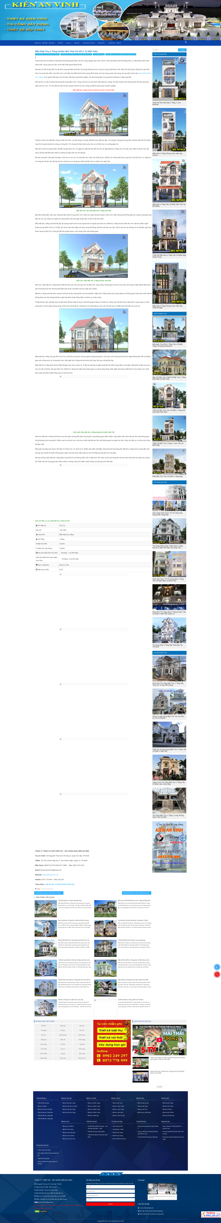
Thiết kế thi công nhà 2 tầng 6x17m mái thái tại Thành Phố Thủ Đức (49, 893)
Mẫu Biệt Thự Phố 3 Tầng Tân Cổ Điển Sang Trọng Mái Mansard (167, 345)
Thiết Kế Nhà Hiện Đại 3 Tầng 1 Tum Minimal (167, 103)
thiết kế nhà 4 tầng (118, 1132)
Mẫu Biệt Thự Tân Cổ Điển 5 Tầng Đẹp (168, 476)
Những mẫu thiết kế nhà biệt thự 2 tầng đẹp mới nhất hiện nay (76, 54)
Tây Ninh (82, 1044)
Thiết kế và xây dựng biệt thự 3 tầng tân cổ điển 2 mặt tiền (169, 750)
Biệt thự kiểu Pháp (143, 1106)
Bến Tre (43, 1035)
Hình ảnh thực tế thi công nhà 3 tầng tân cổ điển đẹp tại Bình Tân (168, 580)
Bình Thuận (43, 1053)
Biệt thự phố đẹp (167, 1109)
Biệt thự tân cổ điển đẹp (144, 1112)
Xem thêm (159, 1086)
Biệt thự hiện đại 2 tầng (69, 1109)
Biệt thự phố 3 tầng (168, 1106)
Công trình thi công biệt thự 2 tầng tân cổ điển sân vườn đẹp (169, 783)
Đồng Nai (43, 1039)
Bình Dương (62, 1035)
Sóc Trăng (44, 1049)
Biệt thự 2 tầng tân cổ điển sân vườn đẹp (70, 999)
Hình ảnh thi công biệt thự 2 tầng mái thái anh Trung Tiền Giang (168, 684)
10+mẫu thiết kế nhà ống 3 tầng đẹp (148, 1137)
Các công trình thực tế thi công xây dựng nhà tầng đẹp (167, 514)
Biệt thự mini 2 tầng (68, 1129)
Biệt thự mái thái (42, 1106)
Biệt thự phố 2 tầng (168, 1103)
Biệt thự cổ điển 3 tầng (94, 1109)
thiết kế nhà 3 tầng (118, 1135)
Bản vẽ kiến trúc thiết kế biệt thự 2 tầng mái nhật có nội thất (169, 378)
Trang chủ (38, 43)
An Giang (43, 1030)
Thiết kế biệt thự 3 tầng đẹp (45, 1115)
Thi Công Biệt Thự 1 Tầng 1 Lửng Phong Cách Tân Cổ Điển (168, 816)
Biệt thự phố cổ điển (168, 1112)
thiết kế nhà (38, 1205)
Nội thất (60, 43)
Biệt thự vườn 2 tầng (118, 1109)
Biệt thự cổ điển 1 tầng (94, 1103)
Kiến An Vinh (82, 1058)
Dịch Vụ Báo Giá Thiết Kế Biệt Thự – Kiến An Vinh (173, 1127)
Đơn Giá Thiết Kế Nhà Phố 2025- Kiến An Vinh (173, 1132)
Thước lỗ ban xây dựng (44, 1150)
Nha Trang (82, 1049)
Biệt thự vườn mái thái (119, 1115)
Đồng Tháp (43, 1058)
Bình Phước (82, 1035)
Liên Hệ (119, 43)
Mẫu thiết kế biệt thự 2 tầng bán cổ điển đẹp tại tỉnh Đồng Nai (134, 960)
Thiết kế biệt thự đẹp (99, 54)
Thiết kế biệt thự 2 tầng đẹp (45, 1112)
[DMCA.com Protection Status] (41, 1211)
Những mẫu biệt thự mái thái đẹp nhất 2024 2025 (47, 54)
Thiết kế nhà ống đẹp (43, 1158)
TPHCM (43, 1025)
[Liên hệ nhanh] (211, 1214)
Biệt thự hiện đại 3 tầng (69, 1112)
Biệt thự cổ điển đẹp (93, 1115)
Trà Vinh (62, 1044)
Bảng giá (76, 43)
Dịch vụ (68, 43)
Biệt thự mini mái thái (68, 1135)
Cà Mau (63, 1030)
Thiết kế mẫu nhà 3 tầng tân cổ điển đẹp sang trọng (169, 256)
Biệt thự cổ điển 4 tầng (94, 1112)
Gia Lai (63, 1049)
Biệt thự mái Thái (142, 1109)
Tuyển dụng (111, 43)
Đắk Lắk (62, 1039)
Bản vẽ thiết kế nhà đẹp (119, 1138)
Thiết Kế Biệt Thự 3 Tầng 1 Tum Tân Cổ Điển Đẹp (168, 444)
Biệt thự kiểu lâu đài (143, 1103)
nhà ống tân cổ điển (118, 1129)
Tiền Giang (82, 1053)
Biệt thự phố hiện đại (168, 1115)
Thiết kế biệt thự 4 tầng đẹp (45, 1118)
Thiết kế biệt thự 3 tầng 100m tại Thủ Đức (130, 999)
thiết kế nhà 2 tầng (72, 1205)
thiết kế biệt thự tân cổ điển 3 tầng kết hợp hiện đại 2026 (169, 411)
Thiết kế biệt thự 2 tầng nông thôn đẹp (69, 900)
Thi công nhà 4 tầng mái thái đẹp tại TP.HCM (167, 646)
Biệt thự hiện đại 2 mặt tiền (70, 1106)
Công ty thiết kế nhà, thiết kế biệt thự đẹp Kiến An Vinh (148, 1132)
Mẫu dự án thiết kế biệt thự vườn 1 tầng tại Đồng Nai (134, 900)
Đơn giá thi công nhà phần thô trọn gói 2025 (173, 1138)
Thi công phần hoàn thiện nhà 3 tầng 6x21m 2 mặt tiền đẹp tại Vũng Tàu (168, 547)
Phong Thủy (101, 43)
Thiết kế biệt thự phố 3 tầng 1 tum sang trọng (131, 940)
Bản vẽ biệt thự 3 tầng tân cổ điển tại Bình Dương (73, 920)
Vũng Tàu (63, 1025)
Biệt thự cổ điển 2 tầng (94, 1106)
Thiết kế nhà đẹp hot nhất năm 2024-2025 (98, 1136)
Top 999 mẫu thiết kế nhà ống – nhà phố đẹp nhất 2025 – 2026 (97, 1127)
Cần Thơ (82, 1030)
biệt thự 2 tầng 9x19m (47, 889)
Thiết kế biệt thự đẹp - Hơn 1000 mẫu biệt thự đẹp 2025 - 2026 (120, 54)
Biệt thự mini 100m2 (68, 1126)
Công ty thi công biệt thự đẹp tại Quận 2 (148, 1127)
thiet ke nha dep (47, 1208)
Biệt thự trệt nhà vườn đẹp (45, 1109)
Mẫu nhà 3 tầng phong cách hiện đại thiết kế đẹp (167, 307)
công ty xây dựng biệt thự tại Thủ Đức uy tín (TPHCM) (168, 717)
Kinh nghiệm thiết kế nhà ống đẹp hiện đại (48, 1154)
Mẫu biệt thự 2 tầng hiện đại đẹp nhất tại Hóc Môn (133, 980)
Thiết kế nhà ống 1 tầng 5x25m (96, 1131)
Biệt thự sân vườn (117, 1103)
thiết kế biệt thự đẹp (48, 1205)
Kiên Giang (82, 1039)
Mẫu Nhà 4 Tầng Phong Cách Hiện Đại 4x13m (167, 154)
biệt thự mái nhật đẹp (60, 1205)
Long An (63, 1053)
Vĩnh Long (63, 1058)
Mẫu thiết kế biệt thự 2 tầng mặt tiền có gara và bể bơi (137, 893)
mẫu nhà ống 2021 (118, 1126)
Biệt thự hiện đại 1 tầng (69, 1103)
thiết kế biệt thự (68, 884)
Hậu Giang (44, 1044)
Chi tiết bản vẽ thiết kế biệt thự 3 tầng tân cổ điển (133, 920)
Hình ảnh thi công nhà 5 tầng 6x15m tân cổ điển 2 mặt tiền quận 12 (169, 613)
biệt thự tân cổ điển (53, 884)
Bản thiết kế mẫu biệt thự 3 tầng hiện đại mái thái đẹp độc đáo (75, 980)
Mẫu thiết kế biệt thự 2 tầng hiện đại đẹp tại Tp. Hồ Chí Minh (75, 940)
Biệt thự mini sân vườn (69, 1138)
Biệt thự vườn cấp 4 (118, 1112)
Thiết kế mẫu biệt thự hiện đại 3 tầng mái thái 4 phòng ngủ (75, 960)
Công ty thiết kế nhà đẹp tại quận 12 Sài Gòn (47, 1162)
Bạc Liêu (82, 1025)
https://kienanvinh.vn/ (50, 875)
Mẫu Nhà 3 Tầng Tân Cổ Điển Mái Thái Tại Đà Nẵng (169, 205)
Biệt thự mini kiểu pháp (69, 1132)
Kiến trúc (51, 43)
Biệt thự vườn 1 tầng (118, 1106)
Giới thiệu (45, 43)
